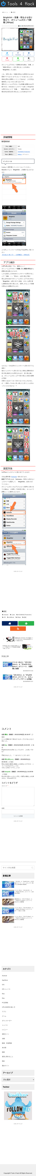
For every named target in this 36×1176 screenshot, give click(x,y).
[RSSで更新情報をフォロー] (18, 628)
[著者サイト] (10, 623)
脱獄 (5, 611)
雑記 (3, 1061)
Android (4, 975)
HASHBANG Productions (24, 151)
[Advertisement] (18, 113)
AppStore (5, 980)
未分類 (4, 1047)
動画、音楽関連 (7, 1043)
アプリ (4, 1011)
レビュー (5, 1029)
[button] (32, 868)
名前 (3, 808)
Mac (3, 993)
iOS (5, 617)
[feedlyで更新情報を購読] (26, 623)
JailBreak (11, 617)
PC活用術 (5, 1002)
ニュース (5, 1025)
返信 (11, 762)
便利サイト (5, 1034)
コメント (5, 786)
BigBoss (20, 154)
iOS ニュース (6, 989)
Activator (14, 476)
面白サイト (5, 1065)
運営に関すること (7, 1056)
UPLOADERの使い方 (8, 1007)
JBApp (19, 617)
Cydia (13, 614)
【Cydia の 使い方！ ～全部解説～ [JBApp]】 (16, 255)
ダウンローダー (7, 1020)
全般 (3, 1038)
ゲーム (4, 1016)
